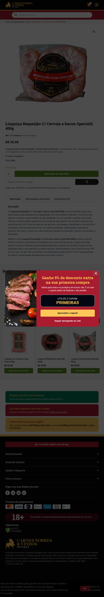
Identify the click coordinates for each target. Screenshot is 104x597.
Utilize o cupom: (68, 298)
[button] (96, 273)
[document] (52, 298)
